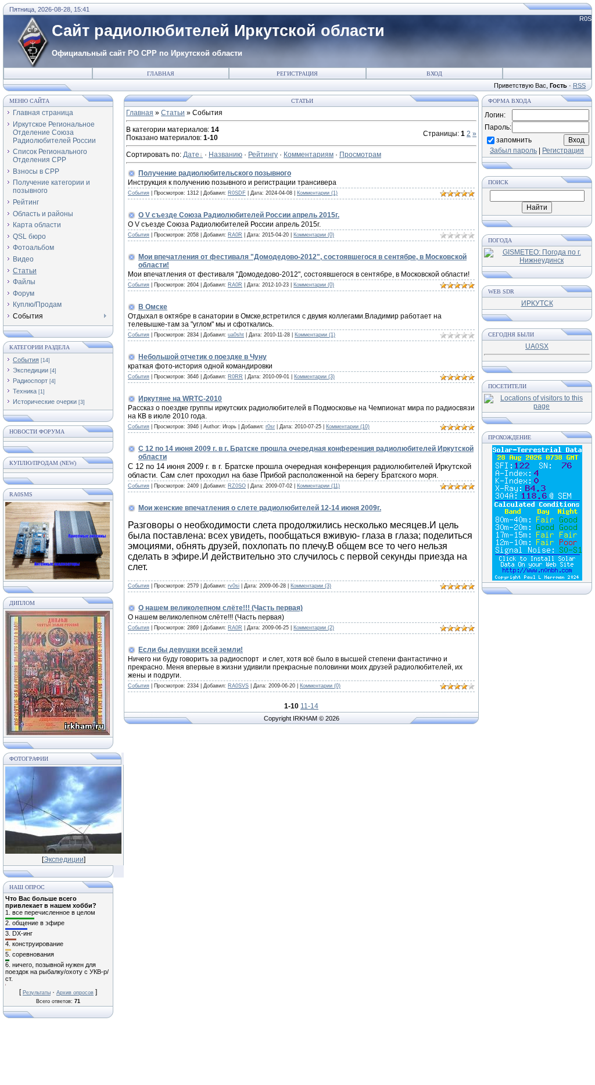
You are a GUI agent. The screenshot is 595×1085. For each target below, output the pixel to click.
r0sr (270, 426)
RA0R (235, 235)
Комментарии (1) (317, 193)
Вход (434, 73)
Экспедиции (30, 370)
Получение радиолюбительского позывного (214, 173)
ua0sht (236, 335)
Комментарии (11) (318, 486)
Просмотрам (360, 155)
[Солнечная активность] (537, 578)
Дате (191, 155)
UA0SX (537, 346)
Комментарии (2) (313, 628)
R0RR (235, 376)
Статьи (173, 113)
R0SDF (237, 193)
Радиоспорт (30, 380)
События (26, 359)
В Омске (152, 307)
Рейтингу (263, 155)
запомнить (514, 139)
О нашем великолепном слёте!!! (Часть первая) (220, 608)
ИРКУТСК (537, 303)
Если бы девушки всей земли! (190, 650)
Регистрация (297, 73)
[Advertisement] (297, 1056)
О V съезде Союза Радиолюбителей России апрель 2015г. (238, 215)
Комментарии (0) (313, 235)
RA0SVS (238, 686)
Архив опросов (75, 993)
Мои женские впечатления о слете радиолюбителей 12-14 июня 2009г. (259, 508)
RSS (579, 85)
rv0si (233, 586)
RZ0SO (237, 486)
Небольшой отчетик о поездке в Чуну (202, 357)
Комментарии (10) (348, 426)
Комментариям (309, 155)
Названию (225, 155)
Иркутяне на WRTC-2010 (180, 399)
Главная (160, 73)
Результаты (37, 993)
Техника (25, 391)
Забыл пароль (513, 150)
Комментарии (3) (314, 376)
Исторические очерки (45, 401)
